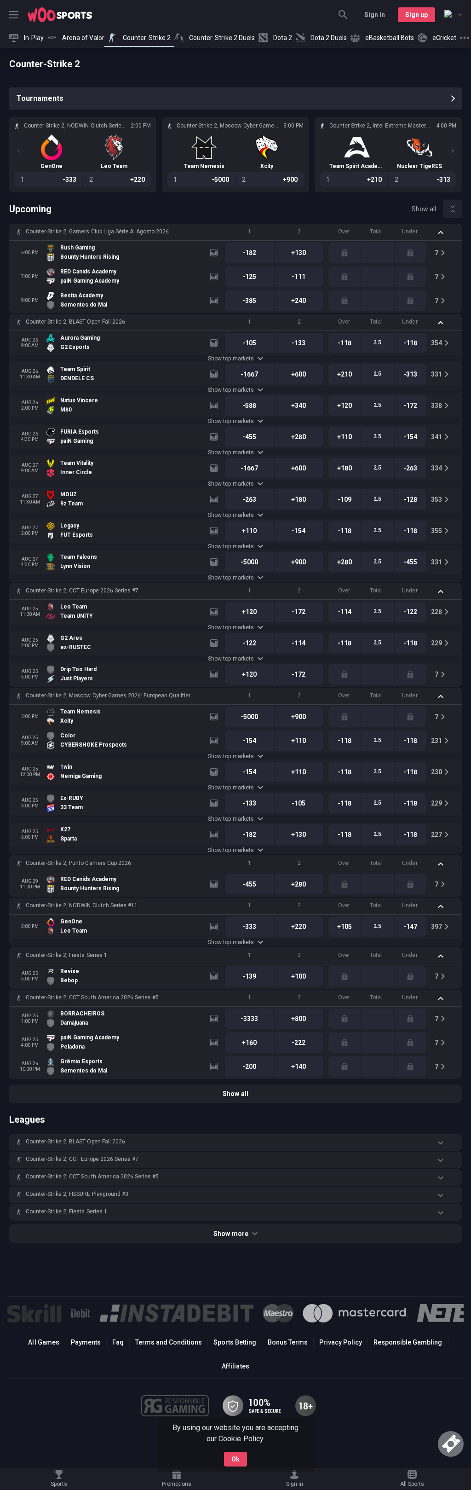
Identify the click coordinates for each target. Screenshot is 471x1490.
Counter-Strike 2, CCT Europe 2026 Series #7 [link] (82, 590)
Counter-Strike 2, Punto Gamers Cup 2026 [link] (78, 863)
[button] (235, 232)
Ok (235, 1459)
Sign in (374, 14)
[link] (60, 15)
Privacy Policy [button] (340, 1342)
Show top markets (230, 358)
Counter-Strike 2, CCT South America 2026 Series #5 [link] (92, 997)
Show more (230, 1233)
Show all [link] (424, 209)
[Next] (452, 151)
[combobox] (453, 15)
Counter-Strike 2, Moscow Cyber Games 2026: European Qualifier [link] (108, 695)
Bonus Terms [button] (288, 1342)
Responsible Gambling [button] (407, 1342)
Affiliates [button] (235, 1366)
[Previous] (18, 151)
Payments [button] (86, 1342)
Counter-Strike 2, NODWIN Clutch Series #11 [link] (82, 905)
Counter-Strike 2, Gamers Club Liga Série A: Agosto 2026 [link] (97, 231)
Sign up (416, 14)
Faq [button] (118, 1342)
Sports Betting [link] (234, 1342)
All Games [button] (43, 1342)
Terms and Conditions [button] (168, 1342)
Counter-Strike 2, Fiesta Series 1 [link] (66, 955)
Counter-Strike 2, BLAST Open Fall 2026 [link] (75, 322)
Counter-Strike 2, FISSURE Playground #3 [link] (77, 1194)
